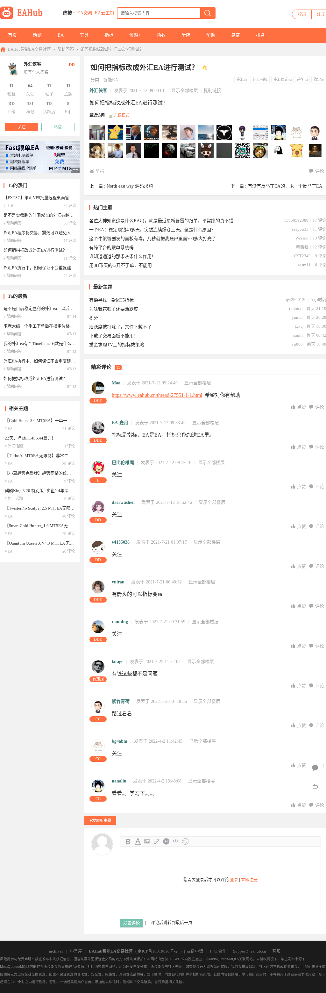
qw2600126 (296, 299)
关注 (21, 127)
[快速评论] (315, 768)
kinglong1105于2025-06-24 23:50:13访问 (116, 133)
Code (176, 841)
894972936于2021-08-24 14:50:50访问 (243, 151)
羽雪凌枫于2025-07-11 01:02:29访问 (97, 133)
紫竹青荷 (121, 701)
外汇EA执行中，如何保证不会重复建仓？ (41, 267)
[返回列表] (315, 786)
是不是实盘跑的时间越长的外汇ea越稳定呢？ (45, 215)
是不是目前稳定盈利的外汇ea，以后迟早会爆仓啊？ (51, 308)
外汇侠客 (98, 90)
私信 (58, 127)
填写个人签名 (36, 72)
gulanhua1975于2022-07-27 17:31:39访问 (243, 133)
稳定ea (318, 79)
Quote (166, 841)
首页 (12, 35)
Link (156, 841)
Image (147, 841)
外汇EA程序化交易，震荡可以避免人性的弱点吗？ (50, 232)
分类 (94, 79)
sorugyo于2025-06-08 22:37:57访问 (134, 133)
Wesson (301, 238)
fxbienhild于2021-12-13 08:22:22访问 (116, 151)
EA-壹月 (120, 422)
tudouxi (296, 308)
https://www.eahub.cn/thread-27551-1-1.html (157, 395)
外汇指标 (260, 79)
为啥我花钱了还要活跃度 (113, 309)
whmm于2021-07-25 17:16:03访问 (315, 151)
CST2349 (302, 256)
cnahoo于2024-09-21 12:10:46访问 (206, 133)
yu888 (297, 344)
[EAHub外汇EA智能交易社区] (23, 18)
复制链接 (212, 90)
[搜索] (207, 13)
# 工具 (9, 206)
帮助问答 (65, 49)
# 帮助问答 (13, 223)
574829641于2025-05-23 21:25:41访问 (152, 133)
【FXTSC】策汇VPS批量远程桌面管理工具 (43, 197)
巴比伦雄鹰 (123, 462)
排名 (260, 35)
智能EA (110, 79)
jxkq (299, 326)
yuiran (118, 582)
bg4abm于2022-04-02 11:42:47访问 (297, 133)
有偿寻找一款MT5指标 (111, 300)
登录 (301, 14)
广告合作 (218, 951)
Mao (116, 383)
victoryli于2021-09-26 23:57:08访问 (188, 151)
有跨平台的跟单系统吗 (111, 247)
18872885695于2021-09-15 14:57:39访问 (224, 151)
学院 (185, 35)
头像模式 (121, 115)
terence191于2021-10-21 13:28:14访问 (170, 151)
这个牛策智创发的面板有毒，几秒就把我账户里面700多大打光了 (152, 238)
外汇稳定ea (282, 79)
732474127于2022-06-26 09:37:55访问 (261, 133)
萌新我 (302, 247)
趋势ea (302, 79)
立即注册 (249, 879)
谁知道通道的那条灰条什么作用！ (122, 256)
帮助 (210, 35)
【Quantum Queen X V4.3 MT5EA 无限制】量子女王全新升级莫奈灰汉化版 (72, 543)
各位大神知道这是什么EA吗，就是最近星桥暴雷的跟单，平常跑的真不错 (161, 220)
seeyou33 (300, 229)
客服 (276, 951)
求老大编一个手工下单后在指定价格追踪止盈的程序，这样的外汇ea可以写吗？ (76, 326)
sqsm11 (304, 264)
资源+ (135, 35)
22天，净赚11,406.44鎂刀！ (30, 438)
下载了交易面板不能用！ (113, 335)
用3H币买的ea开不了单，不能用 (120, 265)
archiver (56, 951)
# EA (9, 428)
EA (61, 35)
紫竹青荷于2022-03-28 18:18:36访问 (315, 133)
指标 (108, 35)
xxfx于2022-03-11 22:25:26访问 (97, 151)
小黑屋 (76, 951)
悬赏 (235, 35)
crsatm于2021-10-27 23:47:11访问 (152, 151)
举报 (100, 171)
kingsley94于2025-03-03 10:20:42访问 (170, 133)
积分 (93, 318)
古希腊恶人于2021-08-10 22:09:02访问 (261, 151)
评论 (319, 171)
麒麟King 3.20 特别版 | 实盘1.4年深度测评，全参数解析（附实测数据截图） (74, 490)
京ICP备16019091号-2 (158, 951)
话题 (37, 35)
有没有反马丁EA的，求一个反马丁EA (285, 186)
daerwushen (123, 502)
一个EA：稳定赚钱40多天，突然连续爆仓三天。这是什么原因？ (152, 229)
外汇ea (241, 79)
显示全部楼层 (184, 90)
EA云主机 (104, 13)
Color (137, 841)
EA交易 (84, 13)
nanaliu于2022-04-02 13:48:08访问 (279, 133)
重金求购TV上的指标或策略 (116, 344)
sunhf (298, 335)
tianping (120, 621)
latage (117, 661)
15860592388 (296, 220)
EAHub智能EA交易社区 (29, 49)
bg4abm (119, 741)
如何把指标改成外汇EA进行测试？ (112, 49)
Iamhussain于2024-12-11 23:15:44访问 (188, 133)
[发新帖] (100, 820)
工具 (84, 35)
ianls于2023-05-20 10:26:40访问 (224, 133)
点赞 (302, 407)
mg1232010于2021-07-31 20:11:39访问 (279, 151)
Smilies (185, 841)
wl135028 (121, 542)
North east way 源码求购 (130, 186)
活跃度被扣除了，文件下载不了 (120, 327)
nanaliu (119, 781)
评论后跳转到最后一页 (171, 922)
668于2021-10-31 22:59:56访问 (134, 151)
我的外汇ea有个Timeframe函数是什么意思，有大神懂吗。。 (57, 343)
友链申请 (195, 951)
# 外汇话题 (14, 446)
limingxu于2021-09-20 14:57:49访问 (206, 151)
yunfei (297, 317)
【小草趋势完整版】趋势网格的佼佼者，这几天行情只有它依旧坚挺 (67, 473)
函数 (161, 35)
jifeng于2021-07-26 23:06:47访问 (297, 151)
